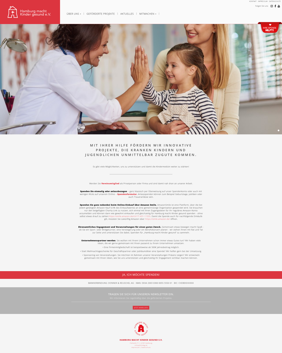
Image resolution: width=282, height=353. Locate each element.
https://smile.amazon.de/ (157, 219)
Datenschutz (275, 1)
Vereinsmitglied (110, 183)
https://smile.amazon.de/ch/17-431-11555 (129, 216)
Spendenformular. (127, 194)
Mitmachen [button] (147, 14)
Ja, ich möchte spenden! (141, 274)
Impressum (263, 1)
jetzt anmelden (141, 308)
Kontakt (253, 1)
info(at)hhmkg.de (141, 345)
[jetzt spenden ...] (270, 28)
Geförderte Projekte (101, 14)
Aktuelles (127, 14)
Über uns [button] (73, 14)
